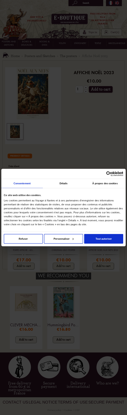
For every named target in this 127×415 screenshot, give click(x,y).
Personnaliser (62, 238)
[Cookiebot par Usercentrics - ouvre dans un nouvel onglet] (108, 173)
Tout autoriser (104, 238)
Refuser (23, 238)
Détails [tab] (64, 183)
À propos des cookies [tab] (105, 183)
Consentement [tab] (22, 183)
